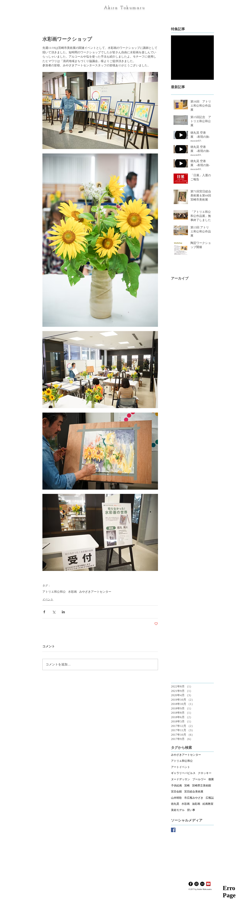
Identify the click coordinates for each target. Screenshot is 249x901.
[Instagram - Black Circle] (196, 884)
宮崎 (187, 785)
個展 (211, 779)
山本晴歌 (176, 797)
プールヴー (199, 779)
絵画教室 (208, 803)
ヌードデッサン (180, 779)
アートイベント (180, 767)
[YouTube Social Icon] (208, 884)
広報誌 (210, 797)
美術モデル (178, 810)
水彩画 (72, 591)
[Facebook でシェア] (44, 612)
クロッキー (204, 773)
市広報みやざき (193, 797)
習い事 (191, 810)
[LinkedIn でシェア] (63, 612)
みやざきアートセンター (95, 591)
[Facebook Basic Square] (173, 830)
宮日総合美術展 (193, 791)
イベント (47, 599)
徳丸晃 (175, 803)
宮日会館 (176, 791)
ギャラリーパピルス (183, 773)
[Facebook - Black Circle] (191, 884)
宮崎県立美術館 (201, 785)
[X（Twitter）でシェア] (54, 612)
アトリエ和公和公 (54, 591)
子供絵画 (176, 785)
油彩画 (196, 803)
